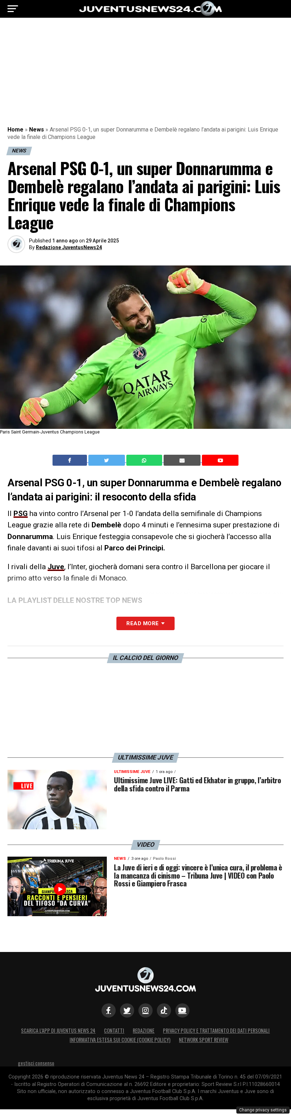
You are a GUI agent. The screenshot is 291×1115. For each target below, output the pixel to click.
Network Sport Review (203, 1039)
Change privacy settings (263, 1110)
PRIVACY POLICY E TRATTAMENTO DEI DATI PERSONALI (216, 1030)
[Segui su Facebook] (108, 1010)
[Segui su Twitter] (127, 1010)
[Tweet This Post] (107, 460)
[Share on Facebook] (71, 460)
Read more (142, 623)
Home (15, 129)
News (36, 129)
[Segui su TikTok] (164, 1010)
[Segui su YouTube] (182, 1010)
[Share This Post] (145, 460)
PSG (20, 513)
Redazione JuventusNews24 (69, 247)
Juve (56, 566)
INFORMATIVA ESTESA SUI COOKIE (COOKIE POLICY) (120, 1039)
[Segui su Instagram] (145, 1010)
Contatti (114, 1030)
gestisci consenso (36, 1063)
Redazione (143, 1030)
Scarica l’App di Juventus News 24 (58, 1030)
